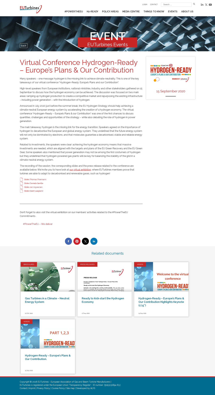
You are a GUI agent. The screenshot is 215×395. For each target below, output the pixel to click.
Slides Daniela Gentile (33, 183)
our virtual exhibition (80, 169)
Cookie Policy (58, 388)
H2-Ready (92, 11)
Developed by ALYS (85, 388)
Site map (70, 388)
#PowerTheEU (73, 11)
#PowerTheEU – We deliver (38, 224)
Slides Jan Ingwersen (33, 187)
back (23, 45)
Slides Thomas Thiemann (35, 179)
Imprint (32, 388)
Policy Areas (110, 11)
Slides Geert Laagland (33, 191)
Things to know (153, 11)
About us (187, 11)
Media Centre (131, 11)
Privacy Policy (43, 388)
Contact (154, 4)
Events (172, 11)
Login (144, 4)
